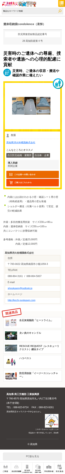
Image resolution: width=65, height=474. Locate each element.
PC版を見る (32, 456)
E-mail (32, 174)
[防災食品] (59, 468)
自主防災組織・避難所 (19, 155)
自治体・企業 (41, 155)
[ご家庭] (5, 468)
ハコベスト (25, 358)
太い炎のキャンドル (30, 333)
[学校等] (49, 468)
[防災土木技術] (27, 468)
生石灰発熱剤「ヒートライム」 (36, 320)
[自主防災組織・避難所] (16, 468)
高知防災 (19, 4)
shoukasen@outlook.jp (20, 288)
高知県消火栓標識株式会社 (20, 142)
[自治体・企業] (38, 468)
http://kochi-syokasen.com (32, 182)
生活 (13, 135)
